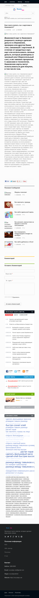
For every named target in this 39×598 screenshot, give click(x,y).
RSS (5, 536)
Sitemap (20, 1)
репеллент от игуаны (12, 486)
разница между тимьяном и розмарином (18, 492)
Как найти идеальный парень (24, 212)
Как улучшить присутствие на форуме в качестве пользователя (24, 223)
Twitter (8, 536)
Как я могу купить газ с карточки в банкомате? (17, 18)
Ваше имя (9, 274)
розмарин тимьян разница (21, 484)
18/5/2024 (18, 204)
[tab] (9, 315)
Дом (5, 1)
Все (32, 311)
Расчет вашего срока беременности (22, 332)
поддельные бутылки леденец (19, 499)
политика (12, 1)
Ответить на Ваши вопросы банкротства (20, 324)
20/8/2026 (18, 194)
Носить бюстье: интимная (23, 398)
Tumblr (19, 536)
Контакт (27, 1)
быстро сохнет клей (26, 509)
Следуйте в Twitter (28, 377)
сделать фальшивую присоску (15, 511)
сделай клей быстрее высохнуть (16, 477)
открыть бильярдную (20, 503)
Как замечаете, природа (22, 202)
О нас (6, 556)
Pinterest (21, 536)
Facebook (11, 536)
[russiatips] (19, 10)
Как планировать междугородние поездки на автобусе (23, 233)
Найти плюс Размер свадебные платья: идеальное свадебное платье (21, 337)
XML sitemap (8, 548)
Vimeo (16, 536)
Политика (7, 552)
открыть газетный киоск (13, 488)
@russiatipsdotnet (13, 381)
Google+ (13, 536)
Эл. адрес (9, 280)
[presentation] (9, 315)
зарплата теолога (25, 486)
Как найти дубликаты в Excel (24, 242)
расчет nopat (24, 490)
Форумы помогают (21, 192)
